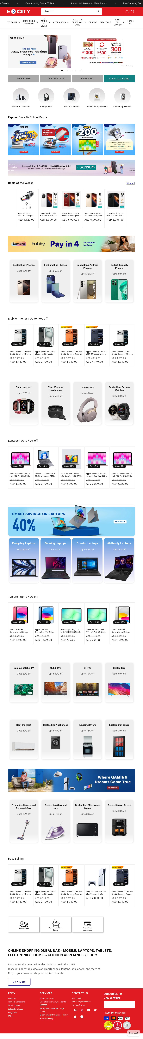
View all (131, 183)
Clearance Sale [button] (56, 78)
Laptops (97, 106)
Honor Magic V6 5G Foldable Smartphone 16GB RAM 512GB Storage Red (71, 214)
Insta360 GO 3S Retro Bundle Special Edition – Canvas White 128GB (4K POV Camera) (27, 214)
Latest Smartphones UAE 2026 (122, 107)
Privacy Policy (14, 1005)
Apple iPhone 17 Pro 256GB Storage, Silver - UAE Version (122, 353)
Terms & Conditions (16, 1002)
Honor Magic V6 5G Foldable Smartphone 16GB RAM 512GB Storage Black (116, 214)
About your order (47, 998)
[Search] (98, 11)
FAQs (10, 1016)
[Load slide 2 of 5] (66, 70)
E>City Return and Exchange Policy (52, 1009)
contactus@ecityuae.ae (81, 1002)
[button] (13, 22)
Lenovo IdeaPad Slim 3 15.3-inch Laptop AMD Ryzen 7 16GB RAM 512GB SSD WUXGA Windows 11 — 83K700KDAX (45, 475)
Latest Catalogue (15, 1009)
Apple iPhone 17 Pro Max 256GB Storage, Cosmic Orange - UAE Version (71, 353)
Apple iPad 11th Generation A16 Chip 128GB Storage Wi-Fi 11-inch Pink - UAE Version (20, 631)
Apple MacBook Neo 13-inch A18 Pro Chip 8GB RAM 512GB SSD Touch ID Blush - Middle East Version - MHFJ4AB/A (20, 475)
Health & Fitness (21, 106)
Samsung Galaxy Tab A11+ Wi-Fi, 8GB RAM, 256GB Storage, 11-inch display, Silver (96, 631)
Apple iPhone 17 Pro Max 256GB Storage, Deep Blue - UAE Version (97, 353)
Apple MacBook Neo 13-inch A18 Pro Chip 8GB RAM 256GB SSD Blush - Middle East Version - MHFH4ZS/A (122, 475)
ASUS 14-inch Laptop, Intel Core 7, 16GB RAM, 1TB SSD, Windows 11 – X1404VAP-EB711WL (71, 475)
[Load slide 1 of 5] (61, 70)
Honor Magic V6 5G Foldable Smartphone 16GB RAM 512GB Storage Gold (93, 214)
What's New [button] (24, 78)
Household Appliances (46, 106)
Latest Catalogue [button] (119, 78)
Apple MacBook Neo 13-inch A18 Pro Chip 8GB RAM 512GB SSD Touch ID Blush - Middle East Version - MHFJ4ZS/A (96, 475)
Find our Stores (78, 1005)
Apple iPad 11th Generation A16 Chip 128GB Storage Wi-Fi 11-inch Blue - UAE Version (45, 631)
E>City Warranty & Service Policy (54, 1015)
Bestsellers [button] (87, 78)
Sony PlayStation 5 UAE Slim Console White (96, 893)
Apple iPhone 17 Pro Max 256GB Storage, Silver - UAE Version (20, 353)
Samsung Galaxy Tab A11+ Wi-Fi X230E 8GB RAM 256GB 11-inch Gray (71, 631)
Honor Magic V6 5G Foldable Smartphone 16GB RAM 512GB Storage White (49, 214)
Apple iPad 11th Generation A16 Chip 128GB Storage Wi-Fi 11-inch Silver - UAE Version (122, 631)
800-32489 (76, 998)
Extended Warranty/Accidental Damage (53, 1003)
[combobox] (71, 11)
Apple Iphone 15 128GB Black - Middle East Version (45, 353)
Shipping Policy (46, 1018)
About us (12, 998)
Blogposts (12, 1012)
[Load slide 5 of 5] (81, 70)
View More (19, 981)
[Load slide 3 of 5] (71, 70)
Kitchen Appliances (72, 106)
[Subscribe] (131, 1004)
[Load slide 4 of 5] (76, 70)
